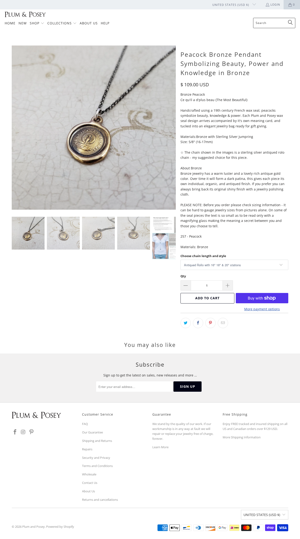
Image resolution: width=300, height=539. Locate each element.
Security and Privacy (96, 457)
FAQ (85, 424)
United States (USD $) (231, 5)
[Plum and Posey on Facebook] (15, 432)
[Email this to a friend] (223, 323)
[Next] (172, 128)
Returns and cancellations (100, 499)
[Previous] (15, 128)
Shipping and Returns (97, 441)
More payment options (262, 309)
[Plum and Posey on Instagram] (23, 432)
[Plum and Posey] (25, 15)
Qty (183, 276)
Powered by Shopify (60, 526)
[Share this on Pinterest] (210, 323)
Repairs (87, 449)
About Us (88, 491)
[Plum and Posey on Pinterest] (31, 432)
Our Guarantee (92, 432)
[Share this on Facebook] (198, 323)
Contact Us (89, 483)
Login (275, 5)
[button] (37, 23)
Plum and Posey (33, 526)
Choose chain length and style (203, 256)
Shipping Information (246, 437)
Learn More (160, 447)
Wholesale (89, 474)
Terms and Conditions (97, 466)
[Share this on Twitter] (185, 323)
